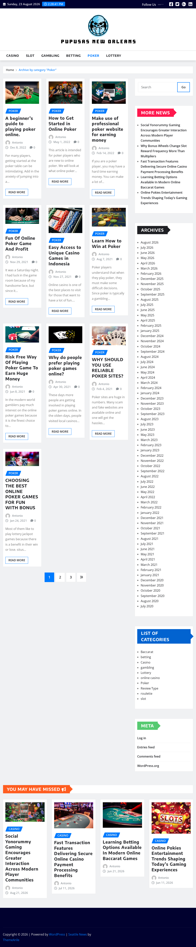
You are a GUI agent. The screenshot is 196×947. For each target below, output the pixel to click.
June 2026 (148, 253)
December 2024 (152, 336)
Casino (12, 56)
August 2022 (149, 476)
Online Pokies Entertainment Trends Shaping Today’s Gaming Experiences (164, 197)
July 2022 (147, 481)
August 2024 (149, 357)
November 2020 (152, 585)
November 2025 (152, 284)
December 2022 (152, 455)
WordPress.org (148, 766)
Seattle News (77, 934)
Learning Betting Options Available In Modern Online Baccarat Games (160, 182)
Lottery (113, 56)
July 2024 (147, 362)
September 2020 (152, 596)
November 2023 (152, 403)
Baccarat (147, 652)
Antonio (17, 142)
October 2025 (150, 289)
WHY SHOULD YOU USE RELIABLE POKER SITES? (107, 367)
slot (30, 56)
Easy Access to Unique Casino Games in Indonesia (65, 255)
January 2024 (150, 393)
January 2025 (150, 331)
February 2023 (151, 445)
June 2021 (148, 549)
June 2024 (148, 367)
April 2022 (148, 497)
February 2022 (151, 507)
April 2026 (148, 263)
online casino (150, 678)
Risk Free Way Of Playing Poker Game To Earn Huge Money (21, 367)
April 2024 (148, 377)
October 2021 (150, 528)
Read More (16, 192)
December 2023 (152, 398)
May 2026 (147, 258)
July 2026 (147, 247)
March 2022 (149, 502)
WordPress (57, 934)
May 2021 (147, 554)
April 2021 (148, 559)
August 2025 (149, 299)
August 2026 (149, 242)
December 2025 (152, 279)
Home (10, 70)
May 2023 (147, 435)
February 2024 (151, 388)
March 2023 (149, 440)
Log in (141, 738)
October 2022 (150, 466)
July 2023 (147, 424)
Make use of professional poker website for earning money (107, 129)
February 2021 (151, 570)
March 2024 (149, 383)
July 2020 (147, 606)
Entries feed (146, 747)
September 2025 (152, 294)
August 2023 (149, 419)
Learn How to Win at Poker (107, 243)
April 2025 (148, 320)
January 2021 (150, 575)
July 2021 (147, 544)
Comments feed (148, 756)
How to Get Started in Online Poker (63, 123)
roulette (146, 693)
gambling (50, 56)
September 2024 (152, 351)
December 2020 (152, 580)
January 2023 (150, 450)
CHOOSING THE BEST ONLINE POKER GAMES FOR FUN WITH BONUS (21, 494)
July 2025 (147, 305)
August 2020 (149, 601)
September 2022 (152, 471)
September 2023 (152, 414)
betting (73, 56)
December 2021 (152, 518)
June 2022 (148, 487)
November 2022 (152, 461)
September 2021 (152, 533)
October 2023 (150, 409)
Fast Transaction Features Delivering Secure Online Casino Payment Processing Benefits (164, 166)
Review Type (149, 688)
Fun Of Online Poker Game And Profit (20, 243)
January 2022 (150, 513)
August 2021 (149, 539)
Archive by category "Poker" (37, 70)
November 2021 (152, 523)
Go (183, 87)
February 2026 (151, 273)
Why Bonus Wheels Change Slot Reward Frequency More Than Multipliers (164, 151)
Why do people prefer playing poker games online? (65, 365)
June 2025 (148, 310)
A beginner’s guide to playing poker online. (20, 126)
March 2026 (149, 268)
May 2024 (147, 372)
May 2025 (147, 315)
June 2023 (148, 429)
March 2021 (149, 565)
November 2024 (152, 341)
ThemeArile (11, 940)
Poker (93, 56)
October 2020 (150, 590)
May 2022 (147, 492)
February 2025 (151, 325)
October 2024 (150, 346)
